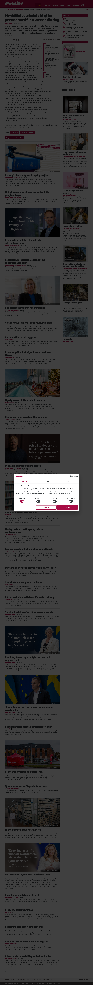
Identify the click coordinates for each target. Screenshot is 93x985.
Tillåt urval (46, 507)
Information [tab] (46, 481)
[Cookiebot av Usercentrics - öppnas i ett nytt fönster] (71, 476)
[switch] (38, 501)
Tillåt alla (67, 507)
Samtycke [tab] (24, 481)
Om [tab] (68, 481)
